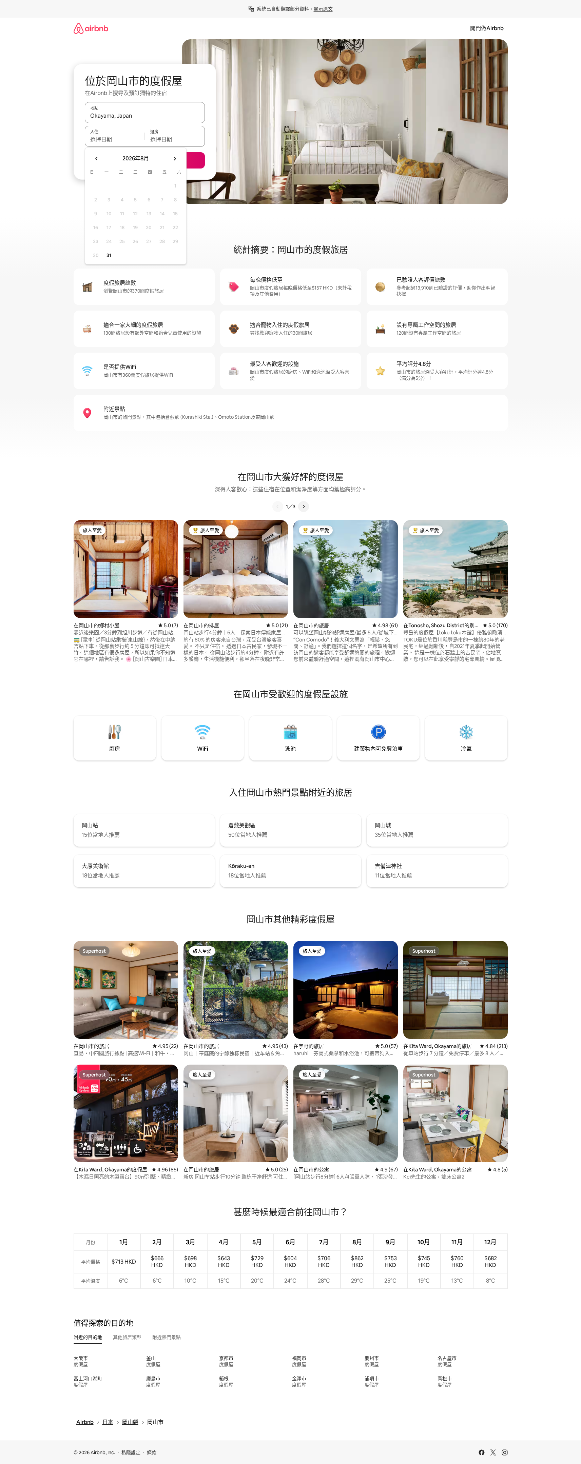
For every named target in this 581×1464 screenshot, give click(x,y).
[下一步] (303, 506)
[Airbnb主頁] (91, 28)
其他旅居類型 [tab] (127, 1337)
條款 (151, 1452)
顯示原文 (323, 9)
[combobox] (144, 116)
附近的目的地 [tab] (88, 1337)
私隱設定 (130, 1452)
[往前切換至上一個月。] (97, 159)
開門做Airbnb (487, 28)
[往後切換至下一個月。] (175, 159)
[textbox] (114, 139)
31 (108, 255)
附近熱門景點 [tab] (166, 1337)
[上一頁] (277, 506)
